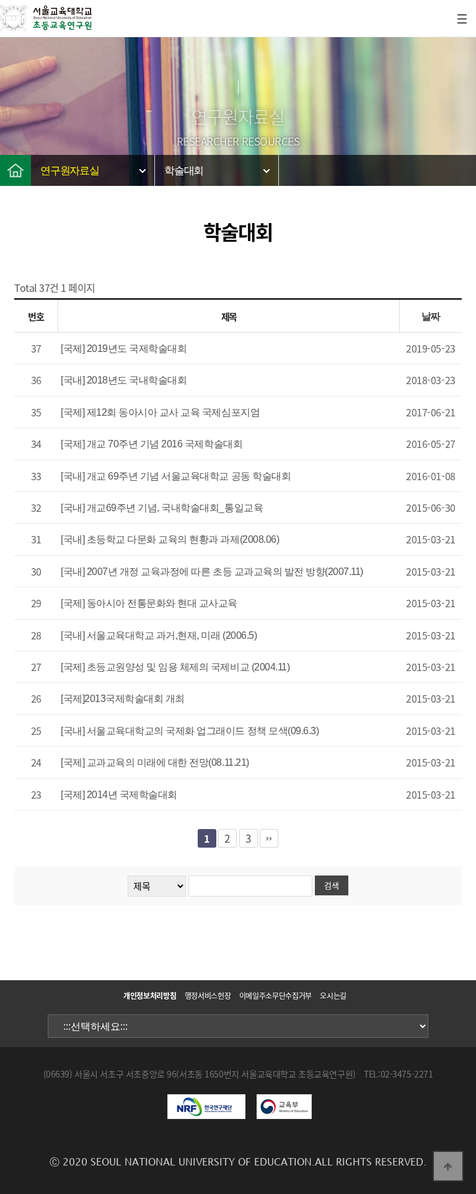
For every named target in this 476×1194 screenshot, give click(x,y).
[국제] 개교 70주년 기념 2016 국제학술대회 (151, 444)
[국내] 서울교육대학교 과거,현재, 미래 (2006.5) (159, 635)
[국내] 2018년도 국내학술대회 (124, 380)
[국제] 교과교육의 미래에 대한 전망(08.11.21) (155, 762)
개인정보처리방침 (149, 995)
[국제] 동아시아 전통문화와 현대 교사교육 (149, 603)
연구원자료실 (69, 171)
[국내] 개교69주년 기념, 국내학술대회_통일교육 (162, 508)
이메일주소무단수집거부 (275, 995)
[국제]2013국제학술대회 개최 (123, 698)
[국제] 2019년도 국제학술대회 (124, 348)
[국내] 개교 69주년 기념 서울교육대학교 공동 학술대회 (176, 476)
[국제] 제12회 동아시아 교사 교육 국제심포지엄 (160, 412)
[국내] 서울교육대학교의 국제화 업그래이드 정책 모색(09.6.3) (190, 731)
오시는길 (333, 995)
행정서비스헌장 (208, 995)
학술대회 (183, 171)
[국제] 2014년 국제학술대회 (119, 794)
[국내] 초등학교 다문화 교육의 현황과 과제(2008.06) (170, 539)
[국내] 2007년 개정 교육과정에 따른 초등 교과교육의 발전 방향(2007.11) (212, 571)
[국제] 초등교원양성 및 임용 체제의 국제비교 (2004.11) (175, 667)
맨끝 (269, 838)
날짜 (431, 316)
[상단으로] (448, 1166)
